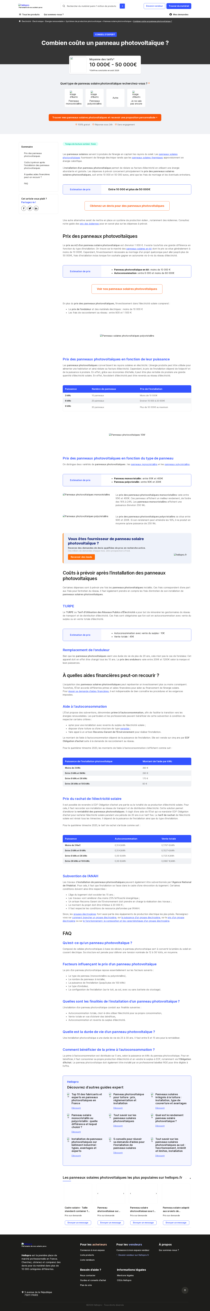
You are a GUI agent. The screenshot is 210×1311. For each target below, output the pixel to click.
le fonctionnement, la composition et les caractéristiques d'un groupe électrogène (126, 920)
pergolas (124, 728)
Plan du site (86, 1285)
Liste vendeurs (87, 1260)
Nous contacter (87, 1275)
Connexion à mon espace (92, 1250)
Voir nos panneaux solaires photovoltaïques (127, 289)
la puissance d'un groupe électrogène (140, 917)
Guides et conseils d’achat (93, 1280)
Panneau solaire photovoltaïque (117, 21)
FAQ (26, 183)
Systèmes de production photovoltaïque (84, 21)
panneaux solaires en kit (139, 248)
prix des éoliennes (89, 223)
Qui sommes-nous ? (54, 14)
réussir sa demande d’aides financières (88, 691)
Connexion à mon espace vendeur (132, 1250)
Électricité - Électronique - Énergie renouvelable (43, 21)
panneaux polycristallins (177, 464)
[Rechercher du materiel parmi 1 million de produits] (122, 6)
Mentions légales (125, 1275)
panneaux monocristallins (144, 464)
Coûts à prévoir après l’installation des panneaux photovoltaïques (36, 165)
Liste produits (87, 1255)
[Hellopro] (20, 21)
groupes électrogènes (84, 914)
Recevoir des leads (81, 557)
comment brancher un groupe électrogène (94, 917)
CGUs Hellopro (124, 1280)
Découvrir (76, 1108)
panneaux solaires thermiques (147, 157)
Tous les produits (31, 14)
